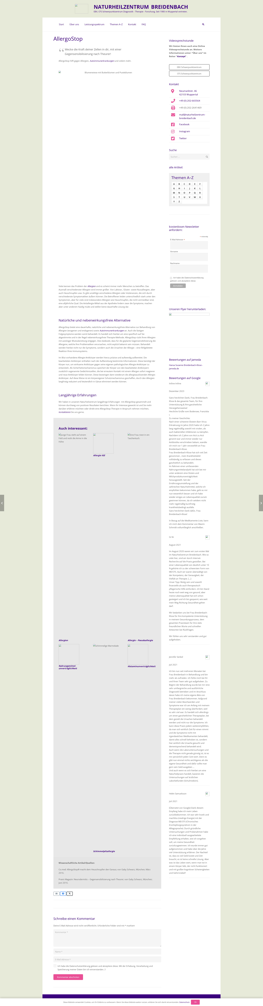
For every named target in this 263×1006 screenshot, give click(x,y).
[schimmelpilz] (107, 747)
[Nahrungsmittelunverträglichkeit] (73, 654)
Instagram (184, 131)
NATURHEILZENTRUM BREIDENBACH (141, 6)
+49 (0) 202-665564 (189, 100)
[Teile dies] (63, 894)
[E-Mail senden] (56, 894)
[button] (80, 24)
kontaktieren (65, 412)
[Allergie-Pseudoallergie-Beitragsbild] (142, 536)
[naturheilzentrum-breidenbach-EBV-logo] (81, 9)
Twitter (183, 138)
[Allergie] (73, 536)
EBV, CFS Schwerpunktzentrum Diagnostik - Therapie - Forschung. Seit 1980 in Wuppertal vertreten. (140, 11)
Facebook (184, 124)
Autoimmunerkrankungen (102, 60)
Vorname (174, 251)
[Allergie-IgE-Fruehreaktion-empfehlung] (107, 443)
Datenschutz (184, 1002)
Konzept (181, 56)
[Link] (142, 654)
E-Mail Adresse (177, 239)
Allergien (91, 286)
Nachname (175, 263)
